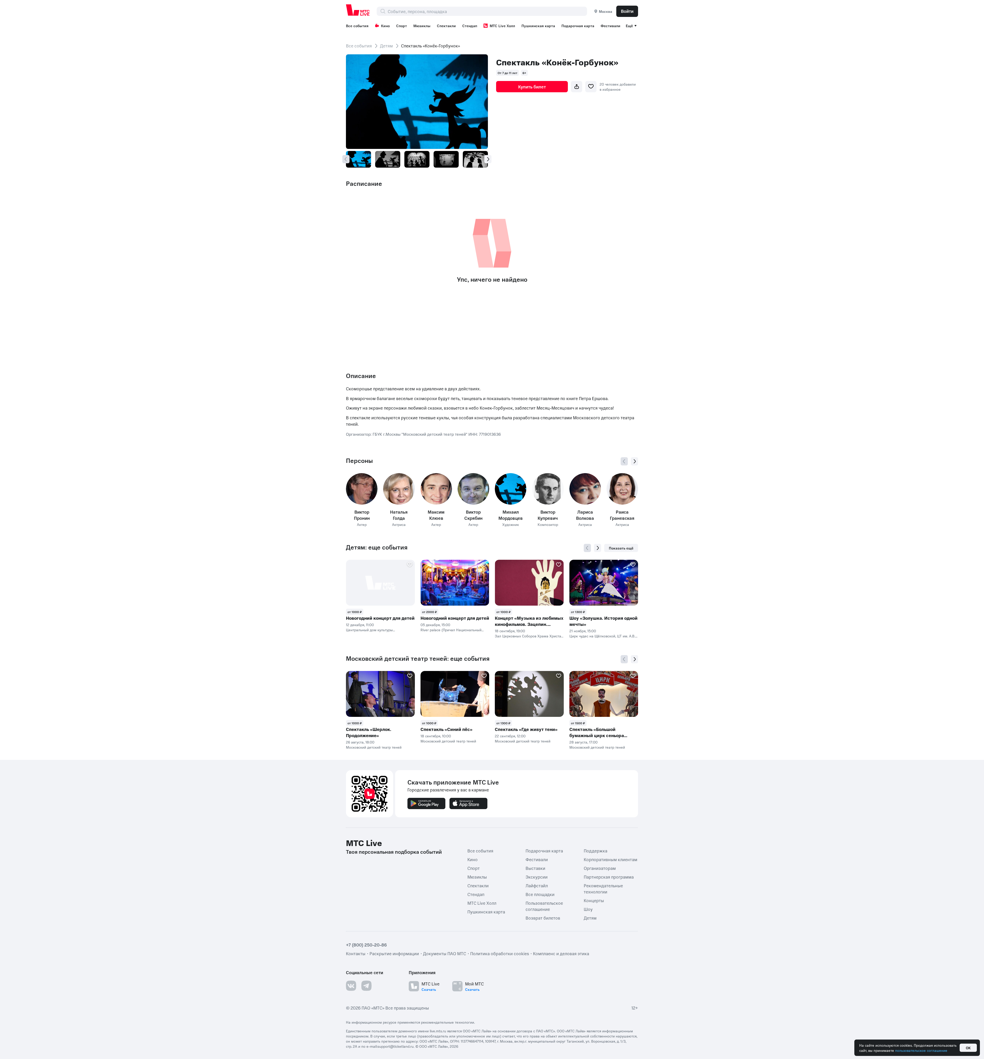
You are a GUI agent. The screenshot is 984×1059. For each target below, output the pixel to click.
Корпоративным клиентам (610, 859)
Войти (627, 11)
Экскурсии (537, 877)
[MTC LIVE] (358, 10)
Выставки (535, 868)
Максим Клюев (436, 515)
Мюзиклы (421, 25)
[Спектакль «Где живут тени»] (529, 694)
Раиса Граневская (622, 515)
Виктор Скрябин (473, 515)
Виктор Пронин (362, 515)
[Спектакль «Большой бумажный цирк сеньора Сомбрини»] (603, 694)
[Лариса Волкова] (585, 489)
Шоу (588, 909)
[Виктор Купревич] (547, 489)
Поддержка (595, 851)
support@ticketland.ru (395, 1046)
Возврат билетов (543, 918)
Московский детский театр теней (374, 747)
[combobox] (487, 11)
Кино (385, 25)
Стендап (469, 25)
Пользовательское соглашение (544, 906)
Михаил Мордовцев (510, 515)
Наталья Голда (399, 515)
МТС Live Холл (502, 25)
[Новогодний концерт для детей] (380, 583)
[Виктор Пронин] (361, 489)
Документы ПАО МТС (444, 953)
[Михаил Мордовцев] (510, 489)
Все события (357, 25)
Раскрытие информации (394, 953)
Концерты (594, 900)
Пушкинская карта (538, 25)
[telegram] (366, 986)
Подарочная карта (577, 25)
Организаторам (600, 868)
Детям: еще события (376, 547)
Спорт (401, 25)
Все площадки (540, 894)
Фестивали (610, 25)
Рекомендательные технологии (603, 888)
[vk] (351, 986)
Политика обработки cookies (499, 953)
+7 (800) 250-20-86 (366, 945)
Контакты (355, 953)
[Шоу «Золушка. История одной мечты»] (603, 583)
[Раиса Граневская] (622, 489)
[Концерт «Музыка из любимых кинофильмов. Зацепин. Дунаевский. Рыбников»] (529, 583)
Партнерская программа (609, 877)
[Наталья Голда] (399, 489)
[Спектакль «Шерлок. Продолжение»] (380, 694)
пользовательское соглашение (921, 1050)
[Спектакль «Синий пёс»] (455, 694)
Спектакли (446, 25)
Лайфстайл (537, 885)
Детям (386, 46)
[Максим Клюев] (436, 489)
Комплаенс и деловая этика (561, 953)
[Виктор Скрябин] (473, 489)
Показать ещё (621, 548)
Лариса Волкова (585, 515)
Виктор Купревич (548, 515)
